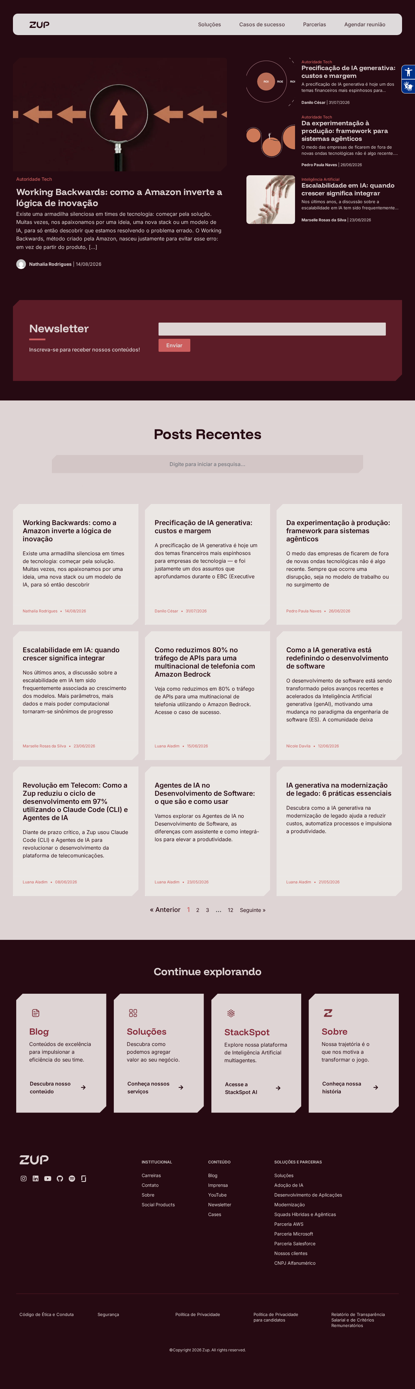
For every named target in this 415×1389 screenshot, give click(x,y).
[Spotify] (71, 1178)
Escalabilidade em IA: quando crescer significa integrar (71, 654)
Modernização (289, 1204)
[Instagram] (23, 1178)
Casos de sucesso (262, 24)
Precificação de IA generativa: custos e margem (204, 527)
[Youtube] (47, 1178)
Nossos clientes (290, 1253)
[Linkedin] (35, 1178)
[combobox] (207, 464)
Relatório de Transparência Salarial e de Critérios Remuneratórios (358, 1320)
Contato (150, 1185)
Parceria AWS (288, 1224)
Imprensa (218, 1185)
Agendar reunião (364, 24)
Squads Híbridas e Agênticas (305, 1214)
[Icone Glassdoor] (83, 1178)
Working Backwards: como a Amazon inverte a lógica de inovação (69, 531)
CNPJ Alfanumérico (294, 1263)
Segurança (108, 1314)
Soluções (209, 24)
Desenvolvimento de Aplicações (308, 1195)
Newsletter (219, 1204)
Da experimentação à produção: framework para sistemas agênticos (338, 531)
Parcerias (314, 24)
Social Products (158, 1204)
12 (230, 910)
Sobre (148, 1195)
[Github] (59, 1178)
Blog (213, 1175)
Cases (214, 1214)
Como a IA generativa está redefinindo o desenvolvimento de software (337, 658)
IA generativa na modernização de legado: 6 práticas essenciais (339, 789)
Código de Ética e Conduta (46, 1314)
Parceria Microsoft (293, 1233)
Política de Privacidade (197, 1314)
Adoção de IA (288, 1185)
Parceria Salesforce (294, 1243)
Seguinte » (253, 910)
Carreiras (151, 1175)
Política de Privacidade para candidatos (276, 1317)
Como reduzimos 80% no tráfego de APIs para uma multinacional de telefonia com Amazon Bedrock (205, 662)
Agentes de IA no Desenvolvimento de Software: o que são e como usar (205, 793)
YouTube (217, 1195)
